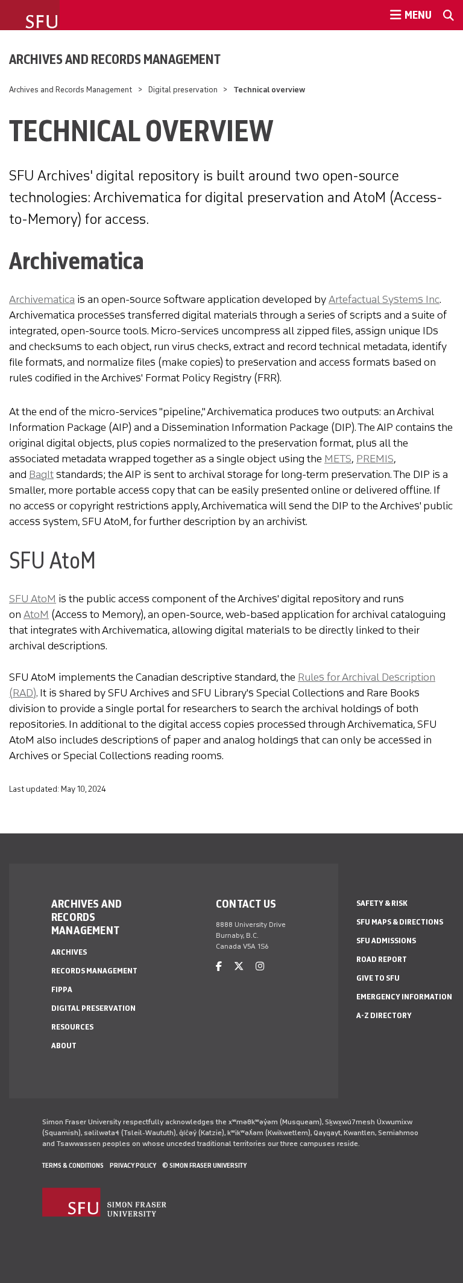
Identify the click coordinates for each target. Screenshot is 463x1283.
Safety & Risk (382, 903)
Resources (72, 1027)
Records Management (94, 971)
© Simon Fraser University (204, 1165)
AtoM (36, 614)
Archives (69, 952)
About (64, 1045)
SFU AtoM (32, 598)
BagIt (41, 474)
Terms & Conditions (73, 1165)
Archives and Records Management (115, 59)
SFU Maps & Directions (399, 922)
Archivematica (42, 299)
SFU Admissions (386, 940)
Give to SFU (378, 978)
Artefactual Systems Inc (384, 299)
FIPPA (61, 989)
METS (337, 458)
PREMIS (375, 458)
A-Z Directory (384, 1015)
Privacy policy (133, 1165)
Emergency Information (404, 997)
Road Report (381, 959)
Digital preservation (183, 89)
